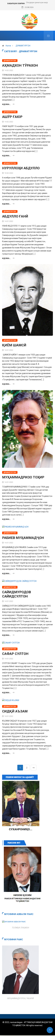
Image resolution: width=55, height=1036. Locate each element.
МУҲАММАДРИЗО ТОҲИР (23, 477)
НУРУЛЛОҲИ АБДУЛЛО (21, 168)
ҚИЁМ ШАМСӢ (14, 345)
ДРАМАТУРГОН (23, 46)
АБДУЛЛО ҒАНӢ (15, 216)
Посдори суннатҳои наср (37, 2)
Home (8, 46)
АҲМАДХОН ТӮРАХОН (20, 65)
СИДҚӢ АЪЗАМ (15, 711)
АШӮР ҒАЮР (12, 117)
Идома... (6, 104)
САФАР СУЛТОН (15, 654)
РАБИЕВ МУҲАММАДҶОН (23, 538)
